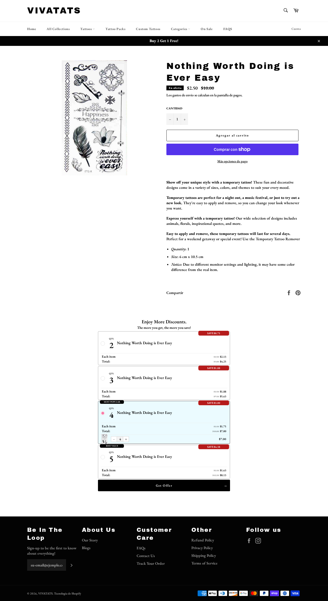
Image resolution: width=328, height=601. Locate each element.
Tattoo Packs (115, 29)
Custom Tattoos (148, 29)
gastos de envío (183, 95)
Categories (179, 29)
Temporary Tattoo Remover (278, 238)
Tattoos (86, 29)
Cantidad (174, 108)
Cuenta (296, 29)
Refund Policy (202, 540)
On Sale (207, 29)
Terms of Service (204, 563)
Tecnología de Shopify (67, 593)
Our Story (90, 540)
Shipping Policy (203, 555)
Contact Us (146, 555)
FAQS (227, 29)
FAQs (141, 548)
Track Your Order (151, 563)
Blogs (86, 547)
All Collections (58, 29)
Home (31, 29)
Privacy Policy (202, 547)
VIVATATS (54, 10)
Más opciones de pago (232, 161)
